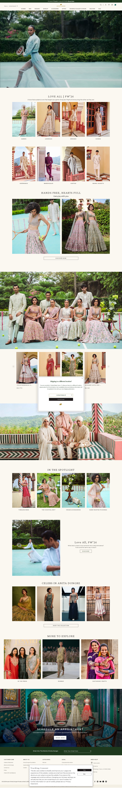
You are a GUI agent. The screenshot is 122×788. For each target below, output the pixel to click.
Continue (61, 399)
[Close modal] (82, 378)
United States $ (61, 395)
